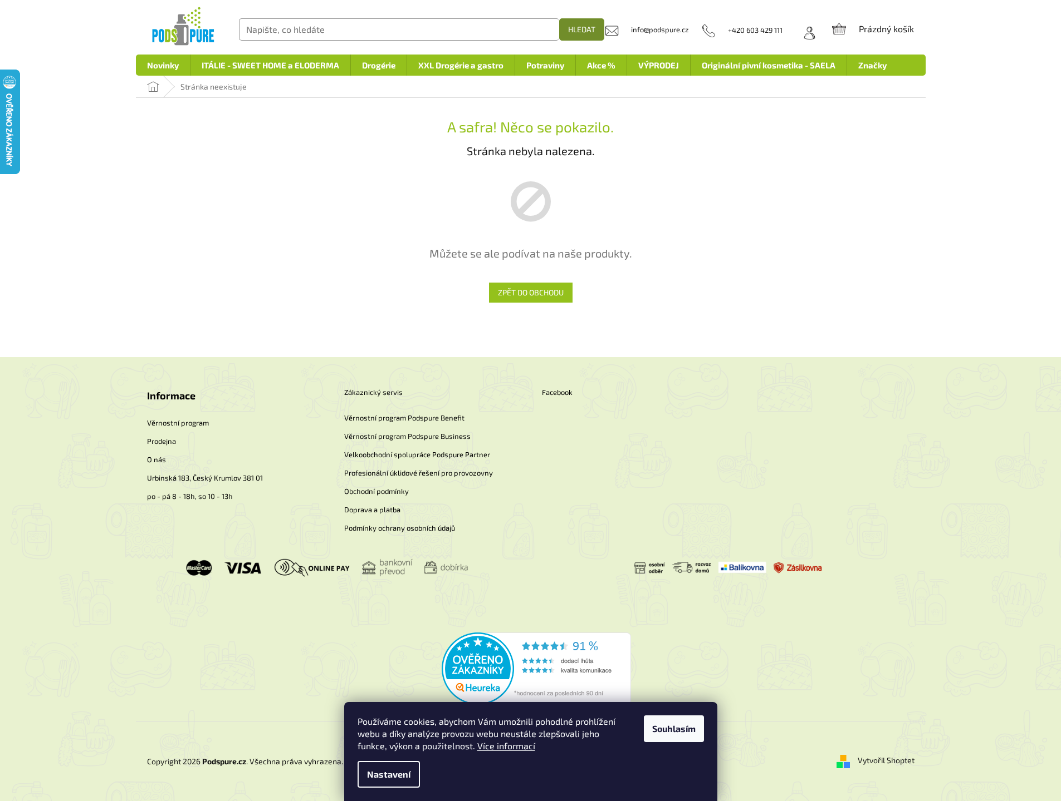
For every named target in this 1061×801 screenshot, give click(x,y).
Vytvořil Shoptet (886, 760)
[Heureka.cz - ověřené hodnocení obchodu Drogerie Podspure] (536, 667)
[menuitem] (163, 65)
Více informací (506, 745)
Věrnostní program (178, 422)
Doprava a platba (372, 509)
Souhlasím (674, 728)
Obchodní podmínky (376, 491)
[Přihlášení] (806, 30)
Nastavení (388, 774)
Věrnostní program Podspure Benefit (404, 417)
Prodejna (161, 441)
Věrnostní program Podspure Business (407, 436)
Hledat (581, 29)
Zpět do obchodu (531, 292)
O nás (156, 459)
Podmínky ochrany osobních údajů (399, 527)
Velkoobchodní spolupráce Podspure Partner (417, 454)
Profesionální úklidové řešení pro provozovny (418, 472)
